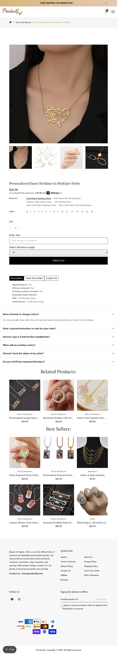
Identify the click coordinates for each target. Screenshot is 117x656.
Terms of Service (68, 561)
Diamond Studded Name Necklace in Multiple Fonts (69, 522)
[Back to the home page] (10, 22)
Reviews (64, 580)
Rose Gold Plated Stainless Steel (41, 205)
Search (64, 557)
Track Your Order (92, 570)
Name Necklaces (23, 22)
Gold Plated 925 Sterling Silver (67, 198)
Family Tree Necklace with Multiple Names (80, 417)
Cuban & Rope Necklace (92, 475)
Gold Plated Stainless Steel (38, 198)
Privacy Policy (90, 561)
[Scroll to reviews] (58, 30)
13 (77, 212)
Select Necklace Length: (22, 247)
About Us (88, 557)
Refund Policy (67, 566)
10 (62, 212)
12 (72, 212)
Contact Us (66, 570)
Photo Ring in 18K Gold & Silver (93, 522)
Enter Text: (15, 235)
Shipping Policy (91, 566)
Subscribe (101, 599)
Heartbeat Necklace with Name (40, 417)
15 (87, 212)
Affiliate (64, 575)
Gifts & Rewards (91, 575)
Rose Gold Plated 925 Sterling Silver (75, 205)
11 (67, 212)
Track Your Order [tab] (34, 278)
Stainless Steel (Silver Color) (39, 202)
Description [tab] (16, 278)
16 (92, 212)
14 (82, 212)
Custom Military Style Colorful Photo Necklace (33, 522)
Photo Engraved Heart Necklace (25, 475)
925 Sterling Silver (63, 202)
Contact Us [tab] (51, 278)
